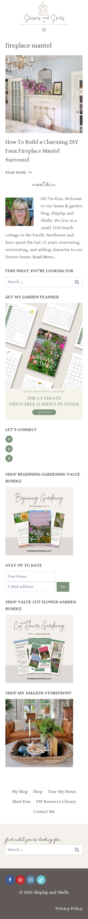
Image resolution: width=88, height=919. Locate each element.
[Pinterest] (20, 879)
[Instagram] (30, 879)
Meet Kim (21, 801)
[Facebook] (9, 879)
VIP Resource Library (56, 801)
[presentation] (44, 94)
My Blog (20, 791)
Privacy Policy (69, 908)
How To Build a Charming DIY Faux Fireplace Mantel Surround (41, 151)
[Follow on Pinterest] (9, 439)
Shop (37, 791)
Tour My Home (62, 791)
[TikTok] (41, 879)
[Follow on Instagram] (9, 448)
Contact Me (44, 811)
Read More (18, 172)
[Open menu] (44, 29)
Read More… (44, 257)
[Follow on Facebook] (9, 458)
